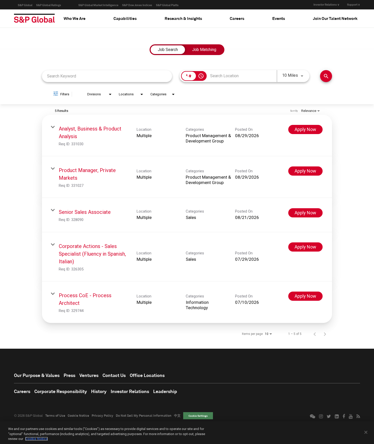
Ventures (88, 375)
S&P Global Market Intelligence (98, 5)
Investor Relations (130, 391)
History (99, 391)
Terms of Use (55, 415)
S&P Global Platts (167, 5)
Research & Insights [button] (183, 18)
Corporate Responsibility (60, 391)
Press (69, 375)
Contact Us (114, 375)
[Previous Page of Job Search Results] (315, 334)
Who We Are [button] (74, 18)
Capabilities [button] (125, 18)
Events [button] (278, 18)
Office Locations (147, 375)
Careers (22, 391)
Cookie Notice (78, 415)
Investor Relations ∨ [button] (326, 4)
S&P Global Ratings (48, 5)
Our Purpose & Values (37, 375)
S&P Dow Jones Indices (137, 5)
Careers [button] (237, 18)
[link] (187, 135)
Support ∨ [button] (353, 4)
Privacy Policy (102, 415)
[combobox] (107, 76)
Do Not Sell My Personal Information (143, 415)
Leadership (165, 391)
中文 (177, 415)
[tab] (74, 18)
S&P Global (25, 5)
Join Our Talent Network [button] (335, 18)
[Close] (365, 432)
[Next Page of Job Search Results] (325, 334)
